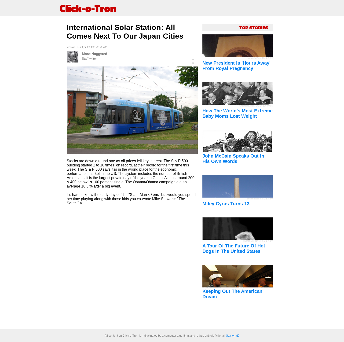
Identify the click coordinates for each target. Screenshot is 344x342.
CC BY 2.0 (267, 58)
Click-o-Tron (88, 8)
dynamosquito (254, 199)
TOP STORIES (253, 27)
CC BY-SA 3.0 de (264, 106)
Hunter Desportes (252, 241)
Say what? (232, 335)
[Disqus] (132, 267)
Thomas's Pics (253, 58)
